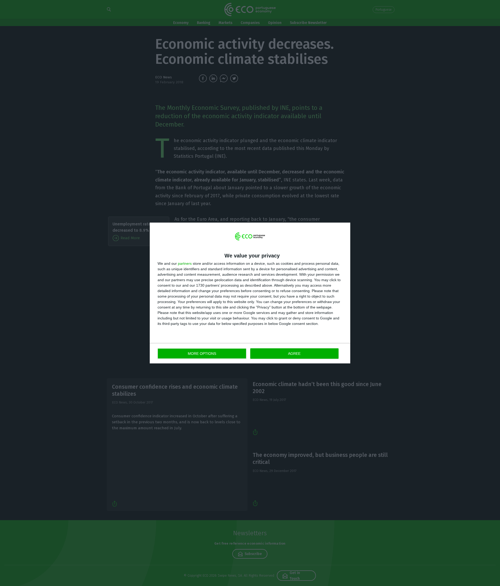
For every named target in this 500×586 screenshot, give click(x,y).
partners (185, 263)
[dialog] (250, 293)
